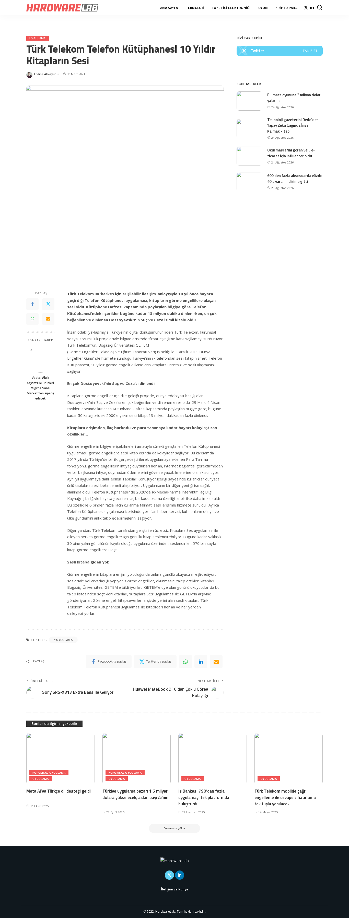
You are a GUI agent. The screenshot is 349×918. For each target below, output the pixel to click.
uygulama (64, 640)
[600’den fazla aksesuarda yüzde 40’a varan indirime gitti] (249, 181)
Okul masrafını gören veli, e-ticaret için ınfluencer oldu (291, 153)
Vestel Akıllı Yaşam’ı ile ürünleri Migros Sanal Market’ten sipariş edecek (40, 388)
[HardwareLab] (62, 7)
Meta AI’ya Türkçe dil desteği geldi (58, 791)
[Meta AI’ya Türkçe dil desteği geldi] (60, 758)
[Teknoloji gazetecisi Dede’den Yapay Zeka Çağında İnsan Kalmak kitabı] (249, 128)
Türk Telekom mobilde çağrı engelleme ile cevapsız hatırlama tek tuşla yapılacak (285, 797)
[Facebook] (32, 304)
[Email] (48, 319)
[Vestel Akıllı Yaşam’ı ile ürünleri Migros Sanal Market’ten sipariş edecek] (40, 359)
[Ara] (320, 7)
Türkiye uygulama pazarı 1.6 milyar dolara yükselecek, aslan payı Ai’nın (135, 794)
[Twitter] (306, 7)
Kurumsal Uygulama (48, 772)
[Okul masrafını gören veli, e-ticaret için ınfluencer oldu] (249, 156)
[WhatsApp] (32, 319)
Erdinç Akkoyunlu (46, 74)
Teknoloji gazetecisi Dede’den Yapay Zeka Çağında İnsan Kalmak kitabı (293, 125)
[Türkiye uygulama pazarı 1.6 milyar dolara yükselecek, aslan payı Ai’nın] (136, 758)
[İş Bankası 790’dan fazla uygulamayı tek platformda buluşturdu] (212, 758)
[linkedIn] (200, 661)
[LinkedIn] (312, 7)
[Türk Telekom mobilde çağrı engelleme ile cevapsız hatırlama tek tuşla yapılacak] (288, 758)
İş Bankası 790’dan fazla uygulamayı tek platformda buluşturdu (203, 797)
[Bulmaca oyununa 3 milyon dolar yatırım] (249, 101)
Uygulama (37, 38)
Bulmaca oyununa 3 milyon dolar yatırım (294, 98)
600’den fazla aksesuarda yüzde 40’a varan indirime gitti (294, 178)
